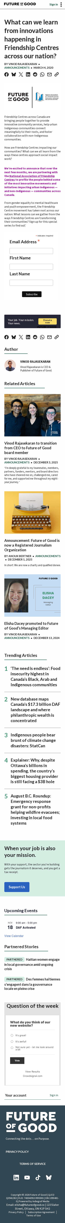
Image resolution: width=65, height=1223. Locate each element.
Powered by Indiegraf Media (34, 1201)
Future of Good (38, 1195)
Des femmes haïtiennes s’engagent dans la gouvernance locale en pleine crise (32, 984)
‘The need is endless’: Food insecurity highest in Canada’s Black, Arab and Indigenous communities (35, 676)
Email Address (25, 241)
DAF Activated (26, 927)
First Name (20, 257)
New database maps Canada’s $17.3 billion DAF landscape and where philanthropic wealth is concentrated (35, 709)
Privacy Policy (17, 1151)
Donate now (47, 321)
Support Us (17, 887)
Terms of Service (32, 1163)
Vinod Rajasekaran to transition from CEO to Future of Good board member (30, 448)
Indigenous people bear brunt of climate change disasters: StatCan (33, 740)
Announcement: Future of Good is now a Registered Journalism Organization (32, 545)
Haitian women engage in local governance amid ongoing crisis (32, 964)
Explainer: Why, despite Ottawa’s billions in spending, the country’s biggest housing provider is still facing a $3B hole (34, 770)
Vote (17, 1060)
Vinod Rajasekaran (22, 64)
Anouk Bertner (19, 556)
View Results (32, 1071)
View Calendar (13, 936)
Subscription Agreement (41, 1212)
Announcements (16, 67)
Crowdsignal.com (32, 1075)
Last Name (20, 273)
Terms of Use (33, 1215)
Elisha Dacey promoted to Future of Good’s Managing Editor (31, 625)
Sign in (53, 4)
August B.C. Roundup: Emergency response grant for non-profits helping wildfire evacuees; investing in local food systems (35, 809)
